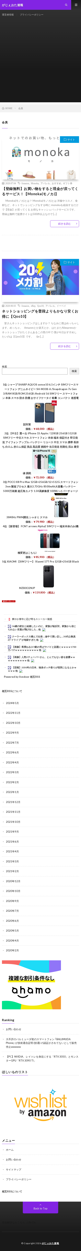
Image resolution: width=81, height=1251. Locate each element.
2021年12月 (13, 802)
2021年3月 (12, 861)
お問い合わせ (13, 1029)
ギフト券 (67, 183)
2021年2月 (12, 871)
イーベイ (61, 306)
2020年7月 (12, 910)
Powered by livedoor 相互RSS (22, 676)
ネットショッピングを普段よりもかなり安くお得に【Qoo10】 (40, 313)
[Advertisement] (40, 62)
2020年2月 (12, 950)
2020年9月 (12, 901)
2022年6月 (12, 752)
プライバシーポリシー (31, 14)
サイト (71, 139)
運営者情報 (8, 14)
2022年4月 (12, 762)
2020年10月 (13, 891)
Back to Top (41, 1208)
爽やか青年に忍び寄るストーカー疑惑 (32, 619)
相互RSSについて (12, 691)
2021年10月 (13, 821)
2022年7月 (12, 742)
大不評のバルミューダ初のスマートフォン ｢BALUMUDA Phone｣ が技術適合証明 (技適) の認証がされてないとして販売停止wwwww (41, 1043)
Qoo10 (40, 306)
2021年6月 (12, 841)
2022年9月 (12, 732)
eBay (33, 306)
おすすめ (56, 183)
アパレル (45, 183)
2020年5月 (12, 930)
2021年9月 (12, 831)
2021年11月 (13, 811)
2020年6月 (12, 920)
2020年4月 (12, 940)
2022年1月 (12, 792)
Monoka (35, 183)
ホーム (10, 1149)
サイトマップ (13, 1169)
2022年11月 (13, 712)
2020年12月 (13, 881)
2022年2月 (12, 782)
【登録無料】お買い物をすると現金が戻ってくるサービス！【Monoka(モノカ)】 (40, 191)
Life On (32, 1222)
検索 (4, 366)
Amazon (25, 183)
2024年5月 (12, 703)
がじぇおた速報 (50, 1243)
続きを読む (64, 223)
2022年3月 (12, 772)
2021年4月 (12, 851)
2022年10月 (13, 722)
